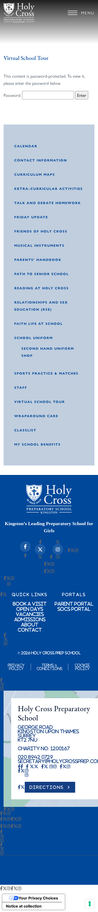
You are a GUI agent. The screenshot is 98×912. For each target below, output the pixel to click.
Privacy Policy (16, 667)
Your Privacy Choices (38, 898)
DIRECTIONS (46, 787)
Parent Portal (74, 604)
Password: (13, 95)
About (29, 624)
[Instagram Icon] (58, 549)
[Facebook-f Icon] (25, 546)
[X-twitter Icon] (40, 549)
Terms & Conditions (49, 667)
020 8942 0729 (35, 757)
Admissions (29, 619)
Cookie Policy (82, 667)
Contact (30, 630)
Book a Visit (30, 604)
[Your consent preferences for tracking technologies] (89, 903)
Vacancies (30, 614)
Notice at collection (24, 906)
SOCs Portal (74, 609)
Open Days (29, 609)
